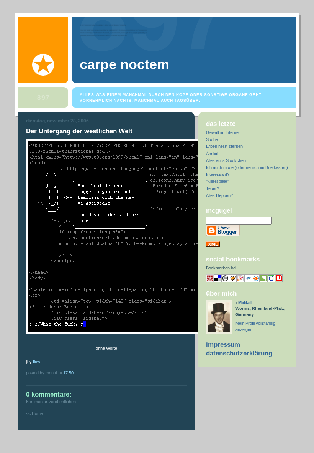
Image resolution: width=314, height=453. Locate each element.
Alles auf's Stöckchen (226, 160)
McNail (245, 302)
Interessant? (217, 174)
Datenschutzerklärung (239, 353)
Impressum (223, 344)
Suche (212, 139)
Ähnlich (212, 153)
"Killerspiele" (217, 181)
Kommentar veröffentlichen (51, 401)
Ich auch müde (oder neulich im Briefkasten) (247, 167)
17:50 (68, 372)
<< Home (34, 413)
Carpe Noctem (124, 64)
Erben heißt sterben (224, 146)
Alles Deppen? (219, 195)
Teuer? (212, 188)
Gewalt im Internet (223, 132)
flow (36, 361)
